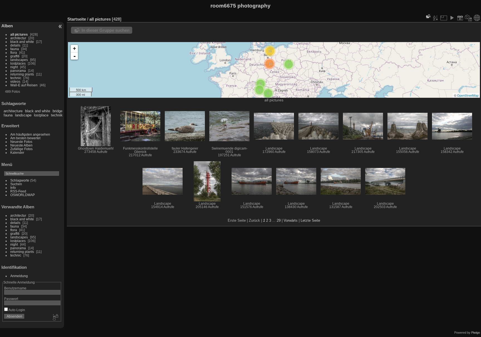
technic (15, 78)
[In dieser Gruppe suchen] (427, 16)
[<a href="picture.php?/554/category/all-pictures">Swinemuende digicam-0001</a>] (229, 126)
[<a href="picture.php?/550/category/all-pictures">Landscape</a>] (407, 126)
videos (15, 81)
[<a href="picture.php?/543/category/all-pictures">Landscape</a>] (385, 181)
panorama (18, 70)
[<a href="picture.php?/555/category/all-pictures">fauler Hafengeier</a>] (185, 126)
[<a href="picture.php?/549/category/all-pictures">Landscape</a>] (452, 126)
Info (13, 187)
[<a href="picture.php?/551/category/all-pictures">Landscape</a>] (363, 126)
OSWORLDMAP (22, 195)
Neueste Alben (21, 145)
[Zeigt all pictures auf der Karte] (476, 17)
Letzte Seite (310, 220)
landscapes (19, 60)
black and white (22, 41)
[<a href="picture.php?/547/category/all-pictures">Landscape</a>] (207, 181)
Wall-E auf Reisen (24, 85)
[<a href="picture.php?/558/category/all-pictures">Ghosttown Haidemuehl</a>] (95, 126)
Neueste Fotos (21, 141)
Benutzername (15, 288)
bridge (57, 111)
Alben (7, 25)
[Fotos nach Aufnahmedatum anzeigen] (468, 17)
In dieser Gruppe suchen (105, 30)
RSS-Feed (18, 191)
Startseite (76, 19)
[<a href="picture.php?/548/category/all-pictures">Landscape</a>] (162, 181)
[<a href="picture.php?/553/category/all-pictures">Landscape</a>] (274, 126)
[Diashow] (451, 17)
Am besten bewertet (25, 138)
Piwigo (475, 332)
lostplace (41, 115)
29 (279, 220)
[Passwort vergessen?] (55, 317)
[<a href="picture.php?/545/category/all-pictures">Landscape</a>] (296, 181)
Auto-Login (16, 310)
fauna (14, 49)
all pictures (19, 34)
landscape (23, 115)
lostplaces (18, 63)
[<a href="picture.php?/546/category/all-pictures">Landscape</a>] (251, 181)
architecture (13, 111)
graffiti (14, 56)
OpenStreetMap (467, 95)
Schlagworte (19, 180)
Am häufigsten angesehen (30, 134)
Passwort (11, 299)
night (14, 67)
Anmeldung (19, 276)
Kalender (17, 152)
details (15, 45)
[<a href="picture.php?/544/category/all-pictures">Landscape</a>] (340, 181)
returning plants (22, 74)
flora (13, 52)
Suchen (16, 184)
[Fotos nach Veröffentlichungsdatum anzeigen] (460, 17)
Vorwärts (291, 220)
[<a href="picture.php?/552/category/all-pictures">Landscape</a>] (318, 126)
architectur (18, 38)
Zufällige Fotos (21, 149)
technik (57, 115)
